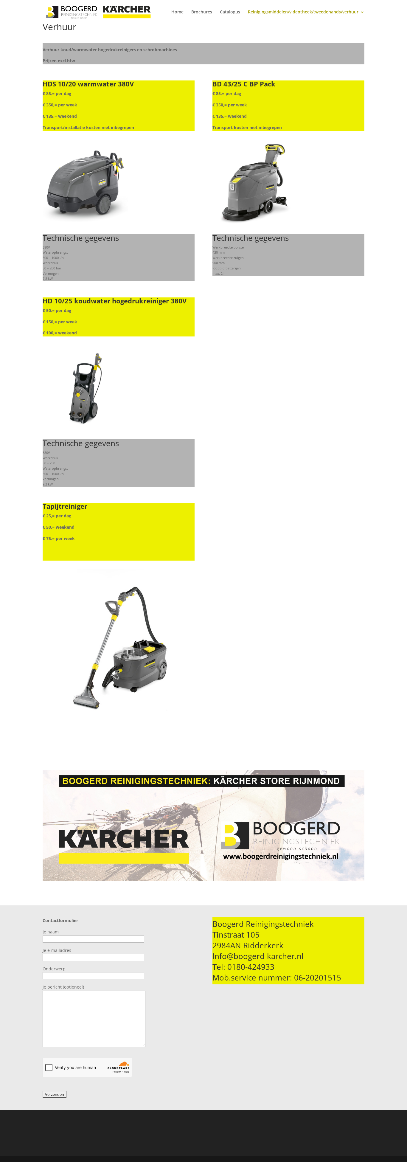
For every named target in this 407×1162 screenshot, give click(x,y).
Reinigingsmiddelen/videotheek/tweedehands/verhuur (303, 12)
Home (177, 12)
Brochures (201, 12)
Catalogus (230, 12)
